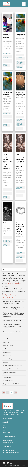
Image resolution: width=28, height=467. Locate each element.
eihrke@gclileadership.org (9, 295)
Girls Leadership (7, 352)
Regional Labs (7, 377)
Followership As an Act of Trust (12, 320)
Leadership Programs (8, 359)
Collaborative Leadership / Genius (12, 332)
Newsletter (6, 362)
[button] (24, 4)
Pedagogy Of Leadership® (10, 369)
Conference (6, 342)
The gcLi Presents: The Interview (11, 384)
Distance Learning (8, 345)
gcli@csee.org (7, 418)
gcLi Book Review (8, 349)
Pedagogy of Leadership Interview (12, 365)
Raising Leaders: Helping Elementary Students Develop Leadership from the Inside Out (13, 315)
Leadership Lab (7, 355)
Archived (5, 339)
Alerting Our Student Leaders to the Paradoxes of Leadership (13, 308)
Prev (3, 392)
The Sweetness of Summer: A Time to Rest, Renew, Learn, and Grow (13, 302)
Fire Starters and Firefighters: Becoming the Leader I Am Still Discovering (12, 326)
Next (15, 392)
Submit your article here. (14, 283)
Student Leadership (8, 380)
